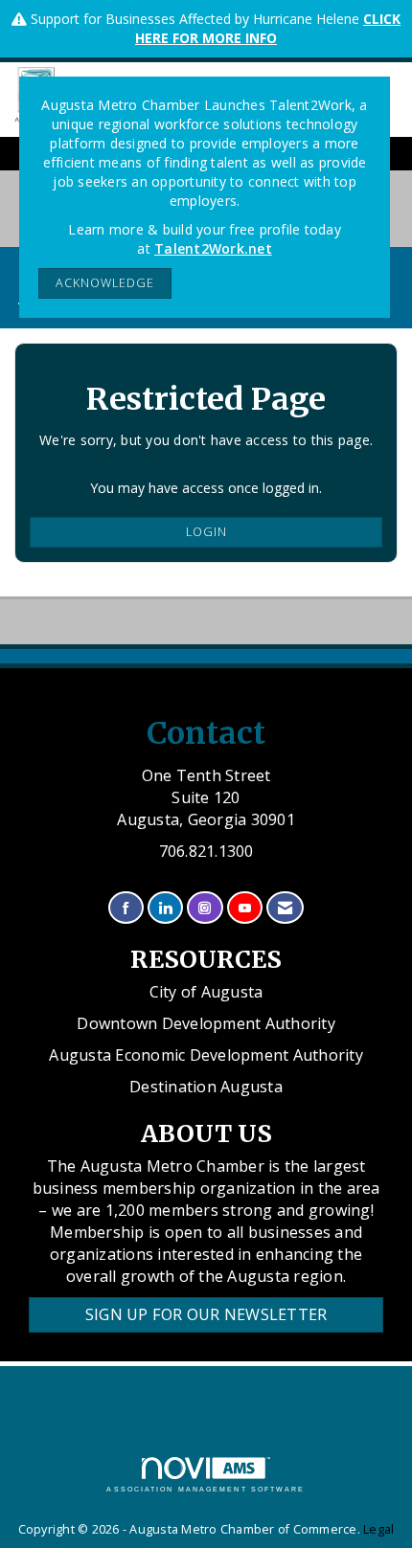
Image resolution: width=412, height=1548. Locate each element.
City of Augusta (206, 991)
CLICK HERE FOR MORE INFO (268, 28)
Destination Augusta (206, 1086)
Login (206, 532)
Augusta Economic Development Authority (206, 1055)
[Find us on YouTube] (245, 908)
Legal (378, 1529)
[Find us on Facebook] (126, 908)
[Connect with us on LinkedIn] (165, 908)
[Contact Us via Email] (285, 908)
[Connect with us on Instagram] (204, 908)
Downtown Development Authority (206, 1023)
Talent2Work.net (213, 248)
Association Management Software (205, 1489)
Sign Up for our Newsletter (206, 1314)
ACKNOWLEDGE (105, 283)
